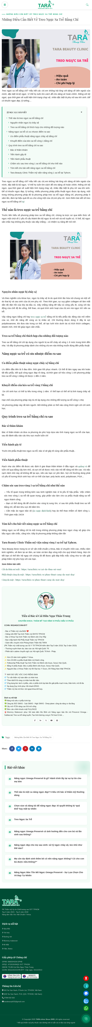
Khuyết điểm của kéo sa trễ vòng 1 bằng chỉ (31, 141)
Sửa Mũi (7, 929)
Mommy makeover (11, 941)
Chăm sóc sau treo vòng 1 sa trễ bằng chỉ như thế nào (36, 163)
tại (23, 201)
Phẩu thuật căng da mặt (13, 574)
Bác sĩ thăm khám (19, 150)
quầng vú (82, 466)
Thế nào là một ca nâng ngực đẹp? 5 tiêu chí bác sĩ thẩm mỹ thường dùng (49, 793)
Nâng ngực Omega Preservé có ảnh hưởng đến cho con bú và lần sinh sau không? (48, 833)
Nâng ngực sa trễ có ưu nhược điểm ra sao (29, 132)
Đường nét (8, 937)
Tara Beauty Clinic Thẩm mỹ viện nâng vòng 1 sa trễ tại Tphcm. (40, 173)
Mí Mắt (6, 945)
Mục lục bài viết (18, 112)
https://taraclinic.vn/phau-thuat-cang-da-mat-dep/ (50, 574)
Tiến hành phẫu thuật (20, 159)
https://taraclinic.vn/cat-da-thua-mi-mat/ (41, 569)
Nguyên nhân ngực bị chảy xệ (24, 123)
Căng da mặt (8, 579)
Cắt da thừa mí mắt (11, 569)
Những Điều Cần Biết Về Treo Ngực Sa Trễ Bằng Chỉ (32, 737)
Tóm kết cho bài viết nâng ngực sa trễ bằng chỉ (32, 168)
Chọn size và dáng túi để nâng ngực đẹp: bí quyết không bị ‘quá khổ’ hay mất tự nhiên (47, 807)
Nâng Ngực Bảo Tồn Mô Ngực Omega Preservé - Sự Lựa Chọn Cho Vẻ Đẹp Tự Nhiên (48, 874)
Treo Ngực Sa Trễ (23, 819)
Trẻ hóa (6, 933)
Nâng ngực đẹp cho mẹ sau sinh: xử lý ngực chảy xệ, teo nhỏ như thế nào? (48, 846)
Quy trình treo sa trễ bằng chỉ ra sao (26, 145)
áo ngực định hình (42, 510)
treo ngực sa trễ (38, 316)
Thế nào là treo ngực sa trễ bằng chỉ (26, 118)
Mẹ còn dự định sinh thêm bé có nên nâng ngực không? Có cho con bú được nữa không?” (49, 860)
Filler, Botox (8, 949)
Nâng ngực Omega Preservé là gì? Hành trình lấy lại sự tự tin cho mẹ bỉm (47, 780)
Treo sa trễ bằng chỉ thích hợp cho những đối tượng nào (37, 127)
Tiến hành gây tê (18, 154)
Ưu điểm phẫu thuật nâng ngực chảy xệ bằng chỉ (33, 136)
